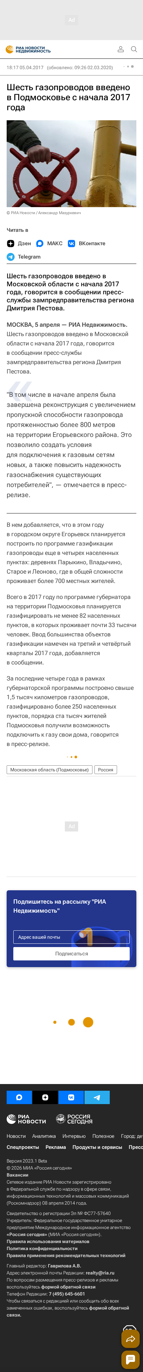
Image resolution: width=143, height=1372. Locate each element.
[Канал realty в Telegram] (97, 1097)
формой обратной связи (68, 1286)
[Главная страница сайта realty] (40, 49)
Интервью (74, 1136)
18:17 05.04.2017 (25, 67)
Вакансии (17, 1175)
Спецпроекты (23, 1147)
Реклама (56, 1147)
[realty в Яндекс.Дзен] (45, 1097)
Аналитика (44, 1136)
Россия (105, 769)
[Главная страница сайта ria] (7, 49)
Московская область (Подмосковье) (49, 769)
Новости (16, 1136)
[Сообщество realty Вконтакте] (71, 1097)
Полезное (103, 1136)
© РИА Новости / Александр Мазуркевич (44, 212)
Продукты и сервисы (97, 1147)
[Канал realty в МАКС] (19, 1097)
